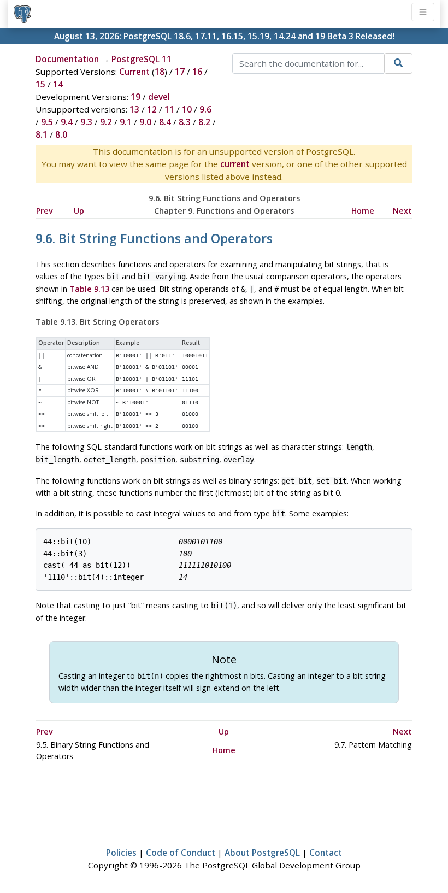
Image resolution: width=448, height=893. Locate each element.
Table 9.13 (89, 289)
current (235, 163)
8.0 (61, 134)
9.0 (145, 121)
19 (135, 96)
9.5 (47, 121)
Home (362, 210)
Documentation (67, 59)
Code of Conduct (180, 852)
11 (169, 109)
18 (159, 71)
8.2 (204, 121)
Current (134, 71)
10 (187, 109)
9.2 (106, 121)
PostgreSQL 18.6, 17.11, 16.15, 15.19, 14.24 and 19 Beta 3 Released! (258, 36)
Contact (325, 852)
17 (180, 71)
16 (197, 71)
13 (134, 109)
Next (402, 210)
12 (152, 109)
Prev (44, 210)
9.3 (86, 121)
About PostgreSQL (262, 852)
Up (79, 210)
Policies (121, 852)
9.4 (67, 121)
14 (58, 84)
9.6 (205, 109)
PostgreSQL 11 (141, 59)
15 (40, 84)
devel (159, 96)
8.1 (42, 134)
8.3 (185, 121)
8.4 (165, 121)
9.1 (126, 121)
